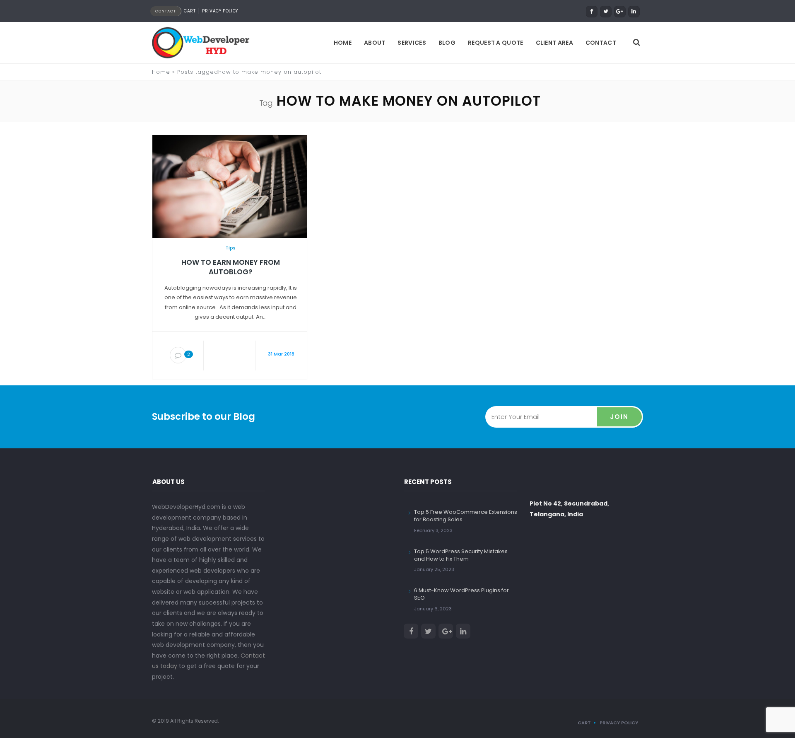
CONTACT (165, 11)
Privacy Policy (220, 11)
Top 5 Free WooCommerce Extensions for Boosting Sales (465, 515)
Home (343, 43)
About (374, 43)
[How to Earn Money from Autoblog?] (229, 186)
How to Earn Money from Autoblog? (230, 267)
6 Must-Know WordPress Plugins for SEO (461, 594)
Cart (189, 11)
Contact (600, 43)
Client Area (554, 43)
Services (412, 43)
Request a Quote (495, 43)
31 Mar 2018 (281, 354)
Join (619, 416)
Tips (231, 248)
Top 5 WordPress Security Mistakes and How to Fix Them (461, 555)
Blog (446, 43)
